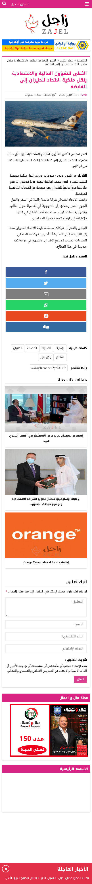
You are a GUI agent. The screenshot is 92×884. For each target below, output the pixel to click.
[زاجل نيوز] (46, 23)
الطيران (17, 348)
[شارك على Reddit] (46, 316)
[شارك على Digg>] (46, 327)
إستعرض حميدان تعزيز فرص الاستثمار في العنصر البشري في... (46, 438)
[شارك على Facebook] (46, 272)
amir (84, 95)
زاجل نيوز (46, 357)
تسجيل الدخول (19, 4)
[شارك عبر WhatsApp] (46, 305)
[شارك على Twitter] (46, 283)
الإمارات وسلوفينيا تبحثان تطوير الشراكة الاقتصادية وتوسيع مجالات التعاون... (46, 501)
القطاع (60, 357)
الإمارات (60, 348)
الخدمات (32, 348)
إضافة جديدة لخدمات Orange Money (46, 562)
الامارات (46, 348)
